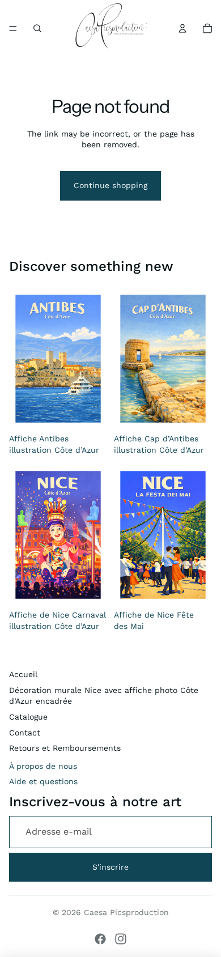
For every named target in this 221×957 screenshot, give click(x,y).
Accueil (23, 674)
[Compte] (182, 28)
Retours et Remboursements (65, 747)
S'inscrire (110, 866)
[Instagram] (121, 939)
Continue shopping (110, 185)
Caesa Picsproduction (126, 912)
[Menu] (13, 28)
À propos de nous (43, 766)
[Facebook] (100, 939)
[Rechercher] (37, 28)
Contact (24, 732)
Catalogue (28, 716)
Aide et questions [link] (43, 781)
